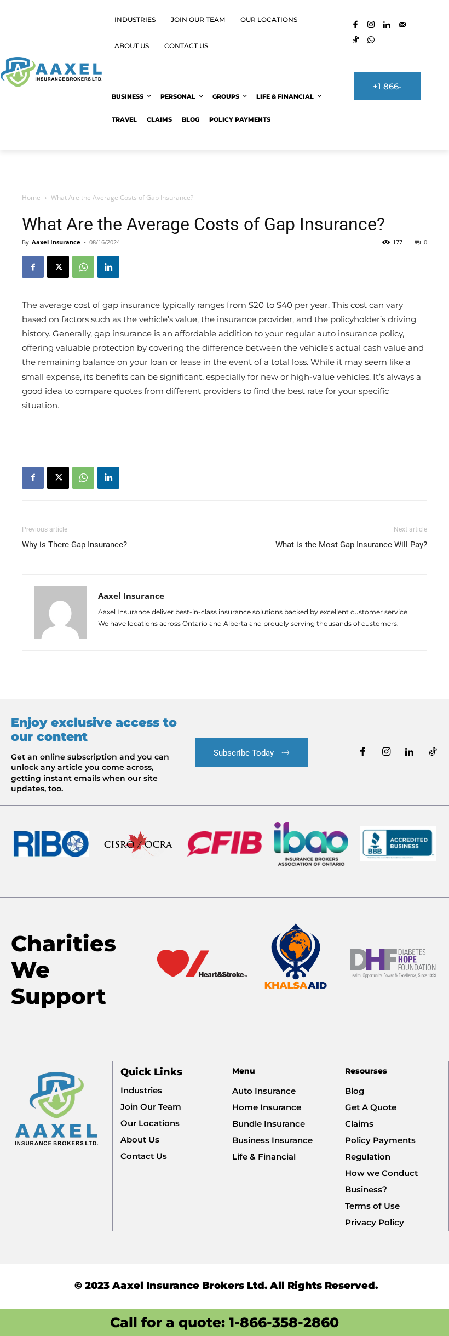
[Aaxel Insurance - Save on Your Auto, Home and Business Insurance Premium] (51, 72)
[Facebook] (356, 25)
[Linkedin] (387, 25)
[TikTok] (356, 41)
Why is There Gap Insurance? (74, 545)
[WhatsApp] (371, 41)
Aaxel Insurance (56, 242)
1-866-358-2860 (284, 1322)
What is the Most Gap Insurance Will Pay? (351, 545)
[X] (58, 267)
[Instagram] (371, 25)
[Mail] (403, 25)
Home (31, 197)
